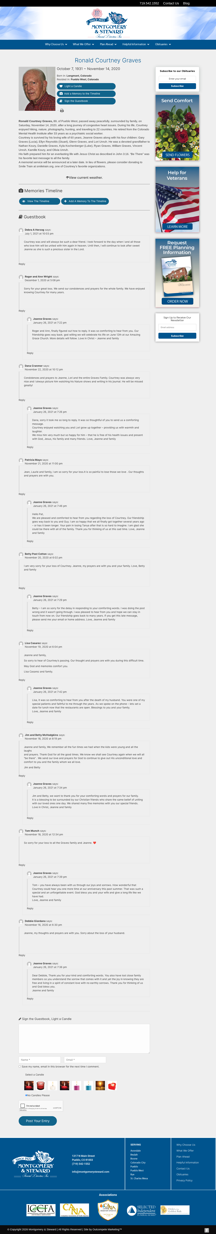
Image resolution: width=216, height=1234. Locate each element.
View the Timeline (38, 201)
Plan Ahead (183, 1156)
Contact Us (183, 1168)
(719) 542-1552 (81, 1163)
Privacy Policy (184, 1180)
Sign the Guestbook (76, 100)
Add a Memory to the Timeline (82, 93)
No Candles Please (38, 1095)
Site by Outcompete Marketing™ (103, 1229)
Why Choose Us (185, 1144)
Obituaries (182, 1174)
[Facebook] (207, 1230)
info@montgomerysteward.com (90, 1171)
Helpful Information (187, 1162)
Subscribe (177, 86)
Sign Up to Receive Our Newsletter (177, 319)
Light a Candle (73, 86)
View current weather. (86, 177)
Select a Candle (34, 1074)
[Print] (61, 110)
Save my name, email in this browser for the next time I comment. (60, 1066)
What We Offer (185, 1150)
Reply (22, 264)
